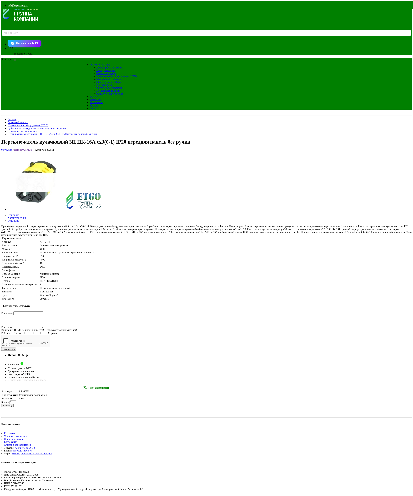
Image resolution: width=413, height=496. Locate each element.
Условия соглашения (15, 436)
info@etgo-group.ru (18, 5)
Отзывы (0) (14, 220)
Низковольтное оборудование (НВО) (116, 76)
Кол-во (5, 402)
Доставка (95, 96)
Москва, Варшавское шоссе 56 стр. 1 (32, 453)
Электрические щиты (108, 90)
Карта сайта (10, 442)
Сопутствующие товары (109, 93)
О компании (96, 102)
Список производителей (17, 444)
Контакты (95, 108)
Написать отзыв (23, 149)
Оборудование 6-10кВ (108, 82)
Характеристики (17, 217)
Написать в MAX (27, 43)
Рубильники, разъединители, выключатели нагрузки (37, 128)
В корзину (7, 405)
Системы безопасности (109, 87)
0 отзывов (6, 149)
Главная (12, 119)
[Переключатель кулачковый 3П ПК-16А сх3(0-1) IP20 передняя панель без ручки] (57, 209)
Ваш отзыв (7, 327)
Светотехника (104, 85)
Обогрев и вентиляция (108, 79)
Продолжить (9, 349)
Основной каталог (100, 64)
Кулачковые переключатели (23, 131)
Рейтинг (5, 333)
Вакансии (95, 99)
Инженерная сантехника (109, 67)
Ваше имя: (7, 313)
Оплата (94, 105)
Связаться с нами (13, 439)
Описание (13, 215)
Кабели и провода (106, 73)
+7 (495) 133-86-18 (25, 447)
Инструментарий (105, 70)
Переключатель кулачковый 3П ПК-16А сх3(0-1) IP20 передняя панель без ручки (52, 134)
